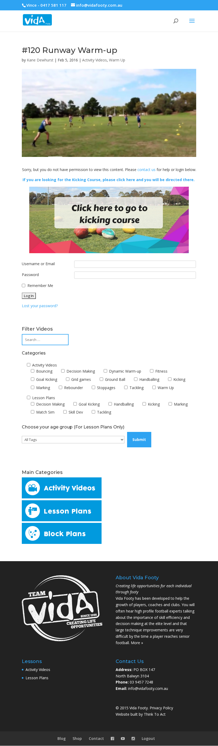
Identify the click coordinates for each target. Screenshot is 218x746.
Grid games (80, 379)
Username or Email (38, 263)
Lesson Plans (43, 397)
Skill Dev (75, 412)
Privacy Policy (161, 707)
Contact (96, 738)
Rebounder (73, 387)
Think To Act (155, 714)
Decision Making (80, 371)
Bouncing (43, 371)
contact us (146, 169)
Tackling (136, 387)
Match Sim (44, 412)
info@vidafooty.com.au (148, 688)
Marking (42, 387)
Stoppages (105, 387)
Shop (77, 738)
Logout (148, 738)
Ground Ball (114, 379)
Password (30, 274)
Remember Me (40, 285)
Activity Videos (94, 59)
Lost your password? (40, 305)
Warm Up (117, 59)
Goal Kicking (46, 379)
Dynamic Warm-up (124, 371)
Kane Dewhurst (40, 59)
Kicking (178, 379)
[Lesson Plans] (62, 519)
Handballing (148, 379)
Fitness (160, 371)
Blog (61, 738)
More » (137, 642)
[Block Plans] (62, 542)
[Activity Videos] (62, 496)
